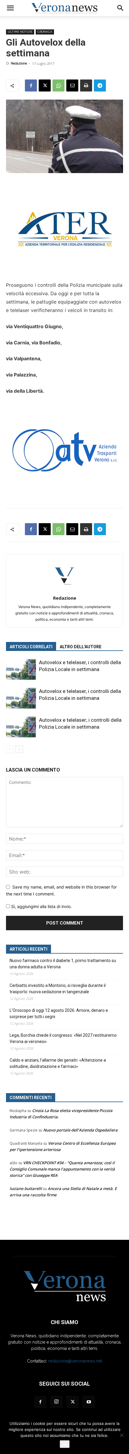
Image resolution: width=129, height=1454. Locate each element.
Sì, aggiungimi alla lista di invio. (41, 906)
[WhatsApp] (58, 85)
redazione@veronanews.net (75, 1361)
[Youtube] (89, 1402)
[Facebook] (31, 85)
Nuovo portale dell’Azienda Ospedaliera (80, 1130)
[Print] (86, 85)
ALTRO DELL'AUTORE (80, 646)
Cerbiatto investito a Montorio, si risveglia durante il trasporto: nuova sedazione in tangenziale (58, 988)
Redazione (19, 63)
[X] (45, 85)
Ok (64, 1444)
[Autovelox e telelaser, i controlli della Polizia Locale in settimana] (21, 669)
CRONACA (45, 31)
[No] (121, 1435)
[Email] (72, 85)
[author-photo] (64, 589)
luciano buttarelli (26, 1188)
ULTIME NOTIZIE (20, 31)
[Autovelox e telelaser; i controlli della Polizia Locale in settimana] (21, 727)
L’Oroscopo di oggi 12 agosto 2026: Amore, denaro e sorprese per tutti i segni (59, 1013)
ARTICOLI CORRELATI (31, 646)
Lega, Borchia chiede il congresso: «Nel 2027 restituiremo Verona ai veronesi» (63, 1038)
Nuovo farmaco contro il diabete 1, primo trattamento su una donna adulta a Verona (63, 963)
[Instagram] (56, 1402)
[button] (10, 8)
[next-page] (19, 749)
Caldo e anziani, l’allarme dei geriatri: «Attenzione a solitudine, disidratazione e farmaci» (58, 1063)
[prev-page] (10, 749)
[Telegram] (100, 85)
